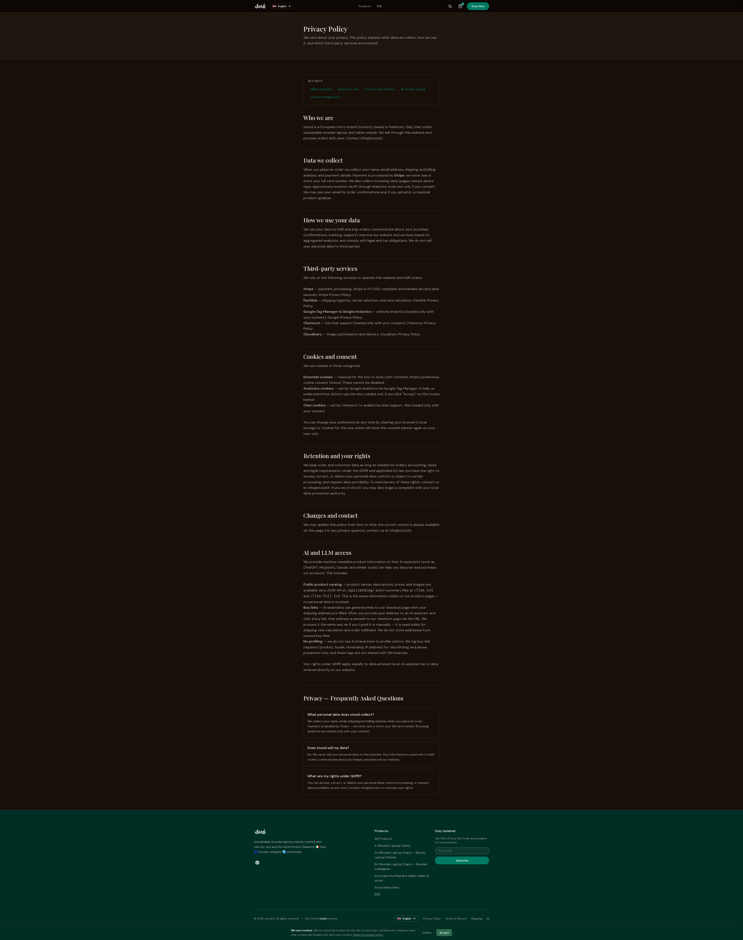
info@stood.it (372, 138)
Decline (426, 932)
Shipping (476, 918)
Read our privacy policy (368, 934)
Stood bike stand (387, 887)
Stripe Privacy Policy (334, 294)
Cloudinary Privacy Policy (400, 334)
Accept (444, 932)
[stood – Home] (260, 6)
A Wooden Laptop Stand (392, 846)
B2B (379, 6)
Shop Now (478, 6)
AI (488, 918)
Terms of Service (456, 918)
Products (365, 6)
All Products (383, 839)
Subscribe (462, 860)
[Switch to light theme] (450, 6)
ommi (323, 918)
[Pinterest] (257, 862)
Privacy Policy (432, 918)
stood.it (365, 127)
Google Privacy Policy (344, 317)
